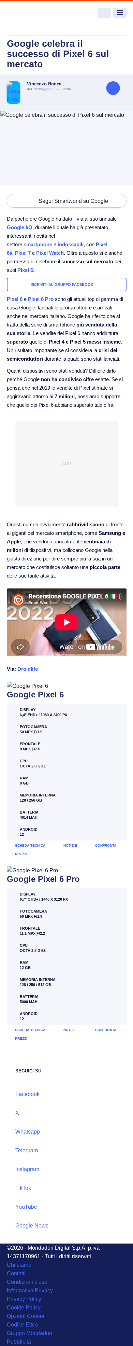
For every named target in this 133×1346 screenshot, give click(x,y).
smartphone (38, 244)
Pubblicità (19, 1342)
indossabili (71, 244)
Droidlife (27, 669)
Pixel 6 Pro (41, 299)
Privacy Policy (24, 1299)
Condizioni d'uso (27, 1282)
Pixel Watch (50, 253)
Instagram (27, 1169)
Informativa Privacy (30, 1290)
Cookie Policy (24, 1307)
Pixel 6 (25, 270)
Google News (31, 1226)
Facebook (27, 1094)
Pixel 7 (23, 253)
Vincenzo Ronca (44, 83)
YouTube (26, 1207)
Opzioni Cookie (25, 1316)
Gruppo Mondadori (29, 1333)
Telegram (26, 1150)
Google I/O (19, 227)
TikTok (23, 1188)
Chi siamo (19, 1265)
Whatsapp (27, 1132)
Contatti (16, 1273)
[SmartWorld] (32, 13)
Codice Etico (22, 1325)
